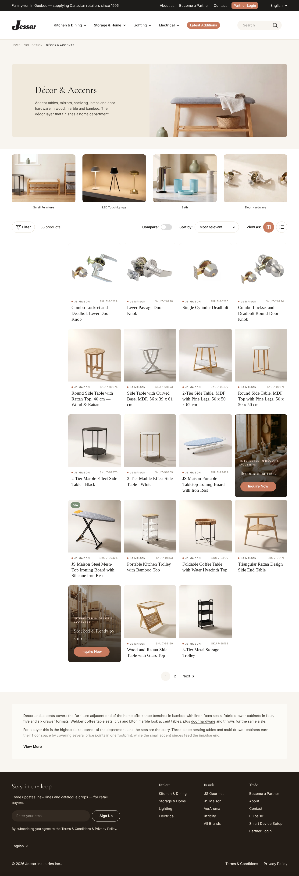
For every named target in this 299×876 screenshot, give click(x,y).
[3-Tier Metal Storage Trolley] (205, 611)
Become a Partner (194, 5)
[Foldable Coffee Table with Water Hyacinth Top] (205, 526)
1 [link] (165, 676)
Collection (33, 45)
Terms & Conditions (76, 829)
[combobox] (259, 25)
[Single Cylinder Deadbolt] (205, 269)
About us (167, 5)
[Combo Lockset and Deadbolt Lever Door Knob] (94, 269)
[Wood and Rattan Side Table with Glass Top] (150, 611)
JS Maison (82, 301)
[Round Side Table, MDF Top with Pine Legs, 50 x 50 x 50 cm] (261, 355)
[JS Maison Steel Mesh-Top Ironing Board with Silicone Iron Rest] (94, 526)
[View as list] (281, 227)
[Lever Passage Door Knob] (150, 269)
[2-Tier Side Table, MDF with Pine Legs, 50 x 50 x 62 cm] (205, 355)
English (277, 5)
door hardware (203, 721)
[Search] (275, 25)
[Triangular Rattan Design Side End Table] (261, 526)
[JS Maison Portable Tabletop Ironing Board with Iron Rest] (205, 440)
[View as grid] (268, 227)
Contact (220, 5)
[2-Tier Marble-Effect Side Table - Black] (94, 440)
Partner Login (245, 5)
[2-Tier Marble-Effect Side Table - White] (150, 440)
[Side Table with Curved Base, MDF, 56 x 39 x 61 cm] (150, 355)
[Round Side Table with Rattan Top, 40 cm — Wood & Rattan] (94, 355)
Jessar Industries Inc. (43, 863)
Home (16, 45)
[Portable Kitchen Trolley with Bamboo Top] (150, 526)
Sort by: (186, 227)
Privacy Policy (105, 829)
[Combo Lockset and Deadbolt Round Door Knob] (261, 269)
